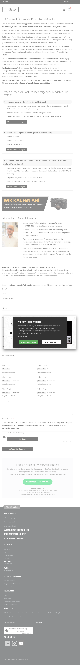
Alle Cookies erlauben (28, 342)
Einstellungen (51, 342)
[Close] (74, 318)
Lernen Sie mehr (23, 336)
